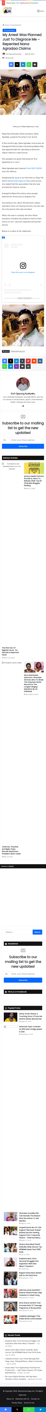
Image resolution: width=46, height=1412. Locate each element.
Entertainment (15, 25)
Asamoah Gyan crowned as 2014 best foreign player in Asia (30, 1029)
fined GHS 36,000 (34, 168)
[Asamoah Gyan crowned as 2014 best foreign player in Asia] (10, 1116)
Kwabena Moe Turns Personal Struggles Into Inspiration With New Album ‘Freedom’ (29, 1262)
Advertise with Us (22, 1399)
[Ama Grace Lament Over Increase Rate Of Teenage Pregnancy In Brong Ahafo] (10, 1306)
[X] (17, 64)
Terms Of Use (29, 1403)
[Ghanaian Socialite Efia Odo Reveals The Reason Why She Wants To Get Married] (10, 1216)
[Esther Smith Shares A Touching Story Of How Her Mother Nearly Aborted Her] (10, 1017)
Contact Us (35, 1399)
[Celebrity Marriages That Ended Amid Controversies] (10, 1319)
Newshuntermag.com (17, 181)
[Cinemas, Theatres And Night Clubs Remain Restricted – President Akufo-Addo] (12, 752)
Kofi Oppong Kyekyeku (14, 54)
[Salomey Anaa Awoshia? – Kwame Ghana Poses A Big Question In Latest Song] (10, 1293)
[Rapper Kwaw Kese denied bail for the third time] (10, 1278)
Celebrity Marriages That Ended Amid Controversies (30, 1317)
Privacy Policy (17, 1403)
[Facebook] (11, 64)
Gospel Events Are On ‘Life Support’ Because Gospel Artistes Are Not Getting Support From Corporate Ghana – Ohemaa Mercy (30, 1232)
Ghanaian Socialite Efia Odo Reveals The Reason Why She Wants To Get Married (29, 1217)
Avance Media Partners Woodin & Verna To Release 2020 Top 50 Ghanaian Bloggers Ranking (34, 481)
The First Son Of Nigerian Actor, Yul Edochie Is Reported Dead (10, 651)
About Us (10, 1399)
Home (6, 25)
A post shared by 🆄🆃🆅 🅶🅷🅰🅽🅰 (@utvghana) (23, 298)
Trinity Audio (25, 126)
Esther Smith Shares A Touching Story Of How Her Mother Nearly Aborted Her (30, 1016)
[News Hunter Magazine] (7, 11)
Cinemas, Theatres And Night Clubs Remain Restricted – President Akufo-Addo (11, 850)
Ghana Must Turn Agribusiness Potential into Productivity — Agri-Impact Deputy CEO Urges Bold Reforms (23, 1370)
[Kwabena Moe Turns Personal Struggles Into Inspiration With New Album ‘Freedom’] (10, 1261)
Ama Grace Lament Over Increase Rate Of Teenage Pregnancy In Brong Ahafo (30, 1305)
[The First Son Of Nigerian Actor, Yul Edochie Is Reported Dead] (12, 554)
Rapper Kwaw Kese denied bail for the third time (30, 1274)
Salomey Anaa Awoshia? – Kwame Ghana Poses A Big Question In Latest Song (30, 1292)
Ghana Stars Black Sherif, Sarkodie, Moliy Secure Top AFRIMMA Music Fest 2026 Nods (30, 1248)
